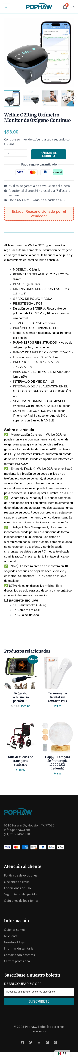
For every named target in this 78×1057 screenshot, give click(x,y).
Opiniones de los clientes (21, 901)
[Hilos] (55, 1042)
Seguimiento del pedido (20, 894)
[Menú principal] (6, 6)
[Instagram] (39, 1042)
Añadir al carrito (49, 154)
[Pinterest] (47, 1042)
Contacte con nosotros (19, 955)
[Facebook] (22, 1042)
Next (73, 98)
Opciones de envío (17, 882)
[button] (12, 98)
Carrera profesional (17, 961)
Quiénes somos (14, 930)
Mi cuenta (10, 936)
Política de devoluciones (20, 875)
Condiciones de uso (17, 888)
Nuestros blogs (14, 942)
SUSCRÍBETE (39, 1001)
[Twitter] (30, 1042)
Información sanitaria (18, 948)
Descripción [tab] (12, 236)
